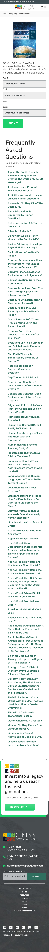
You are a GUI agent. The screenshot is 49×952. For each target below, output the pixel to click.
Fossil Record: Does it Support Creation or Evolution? (20, 369)
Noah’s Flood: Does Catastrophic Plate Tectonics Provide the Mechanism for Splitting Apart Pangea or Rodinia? (25, 550)
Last (5, 101)
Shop (24, 905)
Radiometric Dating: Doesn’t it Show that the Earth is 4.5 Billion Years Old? (26, 629)
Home (5, 14)
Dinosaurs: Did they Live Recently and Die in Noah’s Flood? (23, 311)
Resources (24, 895)
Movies (24, 898)
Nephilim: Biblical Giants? (23, 539)
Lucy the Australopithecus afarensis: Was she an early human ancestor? (24, 514)
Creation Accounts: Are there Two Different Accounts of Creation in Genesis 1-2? (25, 264)
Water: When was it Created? (25, 721)
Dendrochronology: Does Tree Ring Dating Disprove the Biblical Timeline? (25, 291)
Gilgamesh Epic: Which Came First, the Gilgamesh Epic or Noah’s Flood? (25, 409)
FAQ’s (24, 908)
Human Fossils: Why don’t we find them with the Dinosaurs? (25, 436)
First (5, 89)
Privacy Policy (21, 935)
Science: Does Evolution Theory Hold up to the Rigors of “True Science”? (25, 659)
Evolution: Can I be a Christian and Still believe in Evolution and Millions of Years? (25, 346)
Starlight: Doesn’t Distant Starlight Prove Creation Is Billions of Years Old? (23, 671)
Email (5, 107)
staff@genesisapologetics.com (25, 866)
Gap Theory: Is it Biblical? (23, 377)
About (24, 901)
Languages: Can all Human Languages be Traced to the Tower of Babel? (24, 479)
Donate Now (17, 807)
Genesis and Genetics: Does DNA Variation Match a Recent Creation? (25, 397)
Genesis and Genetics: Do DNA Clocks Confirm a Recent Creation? (25, 385)
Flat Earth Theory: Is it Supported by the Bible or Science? (23, 358)
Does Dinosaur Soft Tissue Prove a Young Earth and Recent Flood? (23, 323)
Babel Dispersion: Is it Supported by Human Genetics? (20, 215)
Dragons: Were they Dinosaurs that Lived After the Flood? (23, 334)
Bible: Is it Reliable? (19, 231)
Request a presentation (24, 911)
